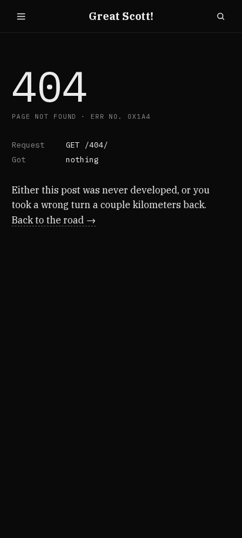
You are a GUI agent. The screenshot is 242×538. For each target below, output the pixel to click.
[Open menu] (21, 16)
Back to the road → (54, 220)
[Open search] (220, 16)
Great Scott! (121, 16)
